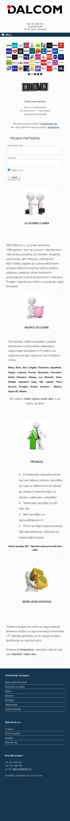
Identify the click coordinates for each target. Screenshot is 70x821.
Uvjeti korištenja (13, 709)
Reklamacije (11, 704)
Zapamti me (16, 170)
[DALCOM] (35, 9)
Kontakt (9, 737)
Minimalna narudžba (15, 686)
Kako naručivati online (16, 682)
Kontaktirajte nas (49, 123)
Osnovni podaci (12, 733)
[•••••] (35, 57)
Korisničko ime (15, 145)
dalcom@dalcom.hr (21, 768)
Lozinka (11, 157)
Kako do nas (11, 742)
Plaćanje (9, 700)
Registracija (53, 127)
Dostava (9, 695)
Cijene (8, 691)
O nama (9, 729)
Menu (9, 34)
